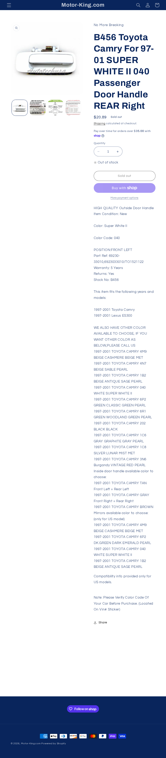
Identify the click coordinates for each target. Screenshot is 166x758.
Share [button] (103, 622)
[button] (9, 5)
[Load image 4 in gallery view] (73, 108)
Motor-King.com (30, 743)
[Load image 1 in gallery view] (20, 108)
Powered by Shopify (53, 743)
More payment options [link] (124, 198)
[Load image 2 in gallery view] (38, 108)
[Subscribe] (116, 691)
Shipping (99, 123)
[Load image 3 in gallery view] (55, 108)
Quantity (99, 143)
